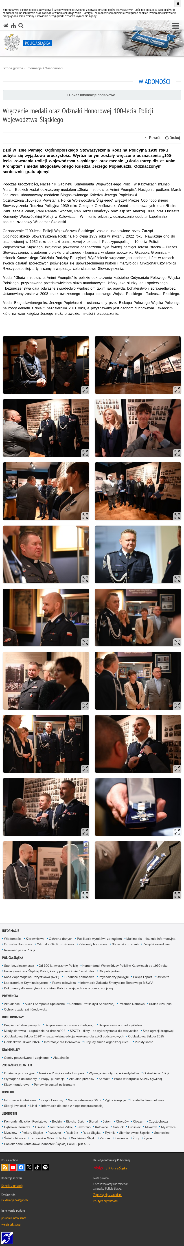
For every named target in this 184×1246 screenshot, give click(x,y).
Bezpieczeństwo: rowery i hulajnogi (69, 1025)
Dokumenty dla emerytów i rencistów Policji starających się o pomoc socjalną (58, 988)
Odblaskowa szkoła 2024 (21, 1042)
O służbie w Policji (156, 1073)
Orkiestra (162, 977)
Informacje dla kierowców (62, 1042)
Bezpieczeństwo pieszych (22, 1025)
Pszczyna (54, 1132)
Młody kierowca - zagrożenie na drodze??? (34, 1030)
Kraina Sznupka (160, 1004)
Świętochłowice (15, 1138)
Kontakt (104, 1079)
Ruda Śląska (92, 1132)
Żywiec (148, 1138)
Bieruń (93, 1121)
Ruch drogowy (13, 1017)
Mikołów (151, 1127)
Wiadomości (54, 68)
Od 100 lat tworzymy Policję (58, 965)
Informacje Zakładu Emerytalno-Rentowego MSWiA (116, 982)
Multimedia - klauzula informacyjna (150, 938)
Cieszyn (138, 1121)
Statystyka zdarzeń (125, 944)
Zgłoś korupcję (115, 1100)
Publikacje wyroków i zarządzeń (99, 938)
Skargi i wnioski (15, 1105)
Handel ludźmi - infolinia (147, 1100)
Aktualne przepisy (81, 1079)
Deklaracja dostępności (15, 1200)
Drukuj (174, 138)
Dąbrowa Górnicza (17, 1127)
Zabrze (105, 1138)
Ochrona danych (60, 938)
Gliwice (40, 1127)
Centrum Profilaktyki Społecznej (91, 1004)
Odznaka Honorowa (18, 944)
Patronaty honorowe (93, 944)
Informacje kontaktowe (20, 1100)
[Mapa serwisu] (13, 25)
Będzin (57, 1121)
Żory (136, 1138)
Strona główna (13, 68)
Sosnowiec (161, 1132)
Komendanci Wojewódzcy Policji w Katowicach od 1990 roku (125, 965)
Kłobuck (118, 1127)
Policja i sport (142, 977)
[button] (175, 26)
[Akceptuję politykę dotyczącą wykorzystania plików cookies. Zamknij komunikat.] (178, 3)
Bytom (107, 1121)
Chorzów (122, 1121)
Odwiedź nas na (13, 1167)
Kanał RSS (5, 1167)
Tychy (62, 1138)
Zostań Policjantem (17, 1065)
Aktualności (12, 1004)
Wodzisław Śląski (83, 1138)
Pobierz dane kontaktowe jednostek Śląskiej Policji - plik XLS (47, 1144)
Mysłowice (168, 1127)
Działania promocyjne (19, 1073)
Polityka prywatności (105, 1201)
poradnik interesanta (13, 1218)
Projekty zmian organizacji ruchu (107, 1042)
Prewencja (10, 995)
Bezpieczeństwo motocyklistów (120, 1025)
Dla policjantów (109, 971)
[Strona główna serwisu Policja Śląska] (6, 25)
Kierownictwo (35, 938)
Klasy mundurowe (16, 1084)
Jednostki (9, 1113)
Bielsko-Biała (75, 1121)
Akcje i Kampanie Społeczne (45, 1004)
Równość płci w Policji (19, 950)
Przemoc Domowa (132, 1004)
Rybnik (110, 1132)
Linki (33, 1105)
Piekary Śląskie (32, 1132)
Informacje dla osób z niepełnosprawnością (72, 1105)
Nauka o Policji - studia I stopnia (61, 1073)
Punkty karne (144, 1042)
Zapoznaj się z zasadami (107, 1194)
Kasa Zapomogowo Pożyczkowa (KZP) (31, 977)
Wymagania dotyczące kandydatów (114, 1073)
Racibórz (72, 1132)
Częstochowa (158, 1121)
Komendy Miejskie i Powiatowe (26, 1121)
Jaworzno (84, 1127)
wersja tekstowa (10, 1224)
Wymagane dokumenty (20, 1079)
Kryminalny (11, 1049)
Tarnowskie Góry (42, 1138)
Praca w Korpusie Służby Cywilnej (138, 1079)
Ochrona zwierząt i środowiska (25, 1009)
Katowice (101, 1127)
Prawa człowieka (64, 982)
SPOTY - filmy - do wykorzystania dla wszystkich (104, 1030)
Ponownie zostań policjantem (54, 1084)
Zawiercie (121, 1138)
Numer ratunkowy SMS (84, 1100)
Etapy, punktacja (53, 1079)
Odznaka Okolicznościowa (55, 944)
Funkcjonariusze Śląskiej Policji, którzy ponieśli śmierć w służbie (49, 971)
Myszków (10, 1132)
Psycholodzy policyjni (114, 977)
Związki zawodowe (156, 944)
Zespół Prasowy (52, 1100)
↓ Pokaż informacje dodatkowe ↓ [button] (92, 95)
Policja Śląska (12, 957)
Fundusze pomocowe (79, 977)
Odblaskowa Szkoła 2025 (146, 1036)
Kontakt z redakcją (12, 1185)
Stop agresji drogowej (158, 1030)
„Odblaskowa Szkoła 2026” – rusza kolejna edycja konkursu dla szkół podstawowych (64, 1036)
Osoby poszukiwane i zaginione (26, 1057)
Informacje (34, 68)
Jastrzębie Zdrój (61, 1127)
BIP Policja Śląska (116, 1168)
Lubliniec (134, 1127)
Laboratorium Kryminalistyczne (26, 982)
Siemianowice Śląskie (134, 1132)
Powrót (154, 138)
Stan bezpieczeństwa (19, 965)
